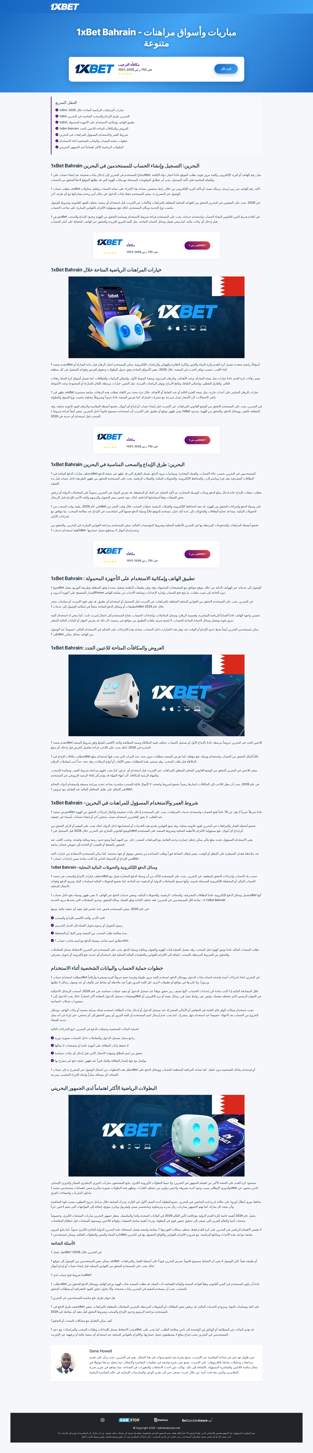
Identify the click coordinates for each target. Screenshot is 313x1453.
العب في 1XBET (197, 245)
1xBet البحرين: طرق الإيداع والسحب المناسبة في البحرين (94, 116)
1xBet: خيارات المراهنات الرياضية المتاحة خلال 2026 (91, 110)
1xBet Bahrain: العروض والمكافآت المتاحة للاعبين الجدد (93, 128)
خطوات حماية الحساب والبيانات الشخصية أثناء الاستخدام (93, 141)
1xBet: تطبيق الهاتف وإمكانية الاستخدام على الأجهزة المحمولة (96, 122)
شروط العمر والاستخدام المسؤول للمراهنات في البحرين (93, 134)
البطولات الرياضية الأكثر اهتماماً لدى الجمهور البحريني (91, 147)
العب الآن (226, 69)
